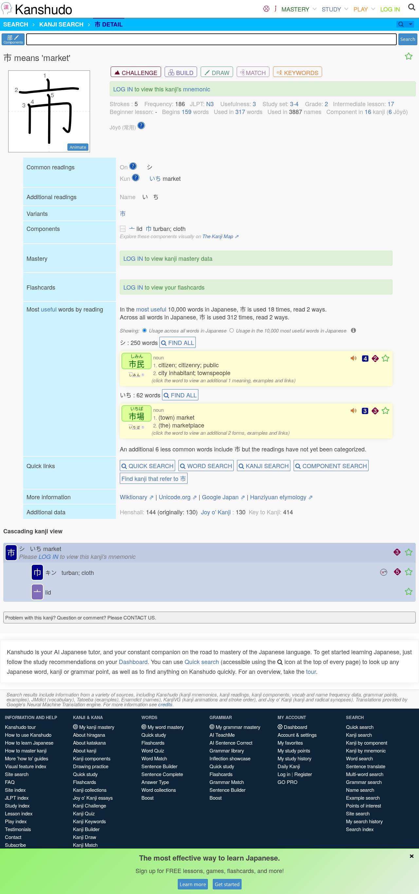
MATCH (255, 72)
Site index (15, 789)
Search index (359, 829)
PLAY (361, 9)
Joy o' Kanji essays (93, 797)
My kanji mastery (96, 726)
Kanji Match (85, 844)
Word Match (154, 758)
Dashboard (133, 661)
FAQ (10, 781)
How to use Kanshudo (28, 734)
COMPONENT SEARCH (334, 465)
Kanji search (359, 734)
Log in (284, 773)
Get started (227, 884)
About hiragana (89, 734)
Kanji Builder (86, 829)
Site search (16, 773)
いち (155, 178)
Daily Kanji (289, 766)
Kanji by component (366, 742)
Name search (360, 789)
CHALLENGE (138, 72)
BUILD (183, 72)
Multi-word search (364, 773)
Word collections (158, 789)
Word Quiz (152, 750)
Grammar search (364, 781)
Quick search (202, 661)
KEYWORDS (300, 72)
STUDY (331, 9)
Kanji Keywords (89, 821)
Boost (147, 797)
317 (240, 111)
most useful (151, 309)
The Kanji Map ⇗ (220, 236)
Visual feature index (25, 766)
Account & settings (297, 734)
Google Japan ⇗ (223, 496)
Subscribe (15, 844)
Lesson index (18, 813)
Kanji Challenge (89, 805)
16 (368, 111)
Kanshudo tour (20, 726)
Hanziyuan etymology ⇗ (281, 496)
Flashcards (84, 781)
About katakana (89, 742)
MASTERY (295, 9)
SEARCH (15, 24)
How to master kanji (25, 750)
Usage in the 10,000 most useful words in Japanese (291, 330)
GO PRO (288, 781)
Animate (78, 147)
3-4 (294, 103)
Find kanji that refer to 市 (153, 478)
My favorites (290, 742)
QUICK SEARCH (150, 465)
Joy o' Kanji (216, 511)
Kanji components (91, 758)
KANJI (61, 24)
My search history (364, 821)
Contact (13, 836)
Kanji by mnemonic (366, 750)
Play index (16, 821)
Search (407, 39)
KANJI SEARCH (266, 465)
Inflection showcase (230, 758)
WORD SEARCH (209, 465)
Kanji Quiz (84, 813)
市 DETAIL (109, 24)
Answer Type (155, 781)
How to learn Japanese (29, 742)
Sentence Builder (159, 766)
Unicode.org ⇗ (178, 496)
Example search (363, 797)
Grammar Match (227, 781)
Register (303, 773)
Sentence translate (365, 766)
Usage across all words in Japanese (188, 330)
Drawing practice (90, 766)
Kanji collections (89, 789)
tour (311, 671)
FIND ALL (180, 342)
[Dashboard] (266, 9)
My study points (294, 750)
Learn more (193, 884)
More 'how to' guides (26, 758)
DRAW (219, 72)
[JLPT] (275, 9)
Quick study (85, 773)
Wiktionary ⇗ (137, 496)
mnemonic (196, 89)
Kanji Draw (84, 836)
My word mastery (165, 726)
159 (186, 111)
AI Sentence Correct (231, 742)
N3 (210, 103)
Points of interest (363, 805)
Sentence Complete (162, 773)
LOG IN (390, 9)
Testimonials (18, 829)
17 (391, 103)
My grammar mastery (237, 726)
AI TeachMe (222, 734)
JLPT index (16, 797)
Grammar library (227, 750)
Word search (359, 758)
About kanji (84, 750)
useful (49, 309)
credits (165, 704)
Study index (17, 805)
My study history (294, 758)
